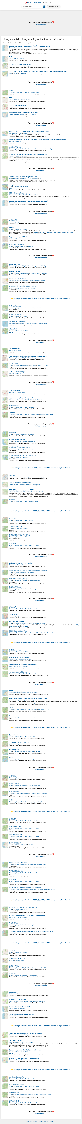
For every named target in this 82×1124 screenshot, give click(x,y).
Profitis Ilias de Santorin (17, 279)
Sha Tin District (23, 92)
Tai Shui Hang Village (33, 545)
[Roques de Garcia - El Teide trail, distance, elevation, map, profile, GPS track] (5, 239)
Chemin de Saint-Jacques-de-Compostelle (24, 1058)
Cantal (28, 491)
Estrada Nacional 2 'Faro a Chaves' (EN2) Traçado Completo (29, 46)
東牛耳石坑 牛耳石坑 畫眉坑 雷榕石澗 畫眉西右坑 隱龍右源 (28, 570)
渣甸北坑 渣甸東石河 (15, 527)
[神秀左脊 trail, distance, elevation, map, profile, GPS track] (5, 501)
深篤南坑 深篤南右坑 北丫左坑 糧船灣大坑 (22, 455)
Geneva (18, 1060)
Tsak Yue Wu (32, 449)
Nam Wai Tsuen (41, 623)
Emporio (43, 280)
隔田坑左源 (12, 518)
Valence (33, 114)
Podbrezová (42, 1001)
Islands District (23, 246)
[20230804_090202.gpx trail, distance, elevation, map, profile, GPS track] (5, 1001)
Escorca (36, 178)
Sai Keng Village (32, 802)
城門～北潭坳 (13, 363)
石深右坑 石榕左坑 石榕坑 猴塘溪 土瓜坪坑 (22, 286)
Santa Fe (17, 960)
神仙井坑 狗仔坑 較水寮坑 (17, 440)
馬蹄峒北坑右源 (14, 783)
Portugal (11, 48)
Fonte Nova (26, 107)
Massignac (33, 399)
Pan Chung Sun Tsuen (43, 709)
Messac (41, 491)
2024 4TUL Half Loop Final (18, 631)
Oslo (15, 933)
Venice (23, 323)
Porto (15, 917)
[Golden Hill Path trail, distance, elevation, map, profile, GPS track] (5, 266)
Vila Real (16, 58)
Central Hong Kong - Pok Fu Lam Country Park (25, 1050)
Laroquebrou (34, 491)
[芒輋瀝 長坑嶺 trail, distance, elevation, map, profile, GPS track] (5, 925)
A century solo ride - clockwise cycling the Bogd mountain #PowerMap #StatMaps (37, 140)
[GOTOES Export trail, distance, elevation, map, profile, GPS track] (5, 393)
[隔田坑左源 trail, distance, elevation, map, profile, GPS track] (5, 520)
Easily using (42, 298)
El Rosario (15, 73)
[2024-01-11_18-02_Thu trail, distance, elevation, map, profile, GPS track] (5, 960)
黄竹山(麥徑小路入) (15, 834)
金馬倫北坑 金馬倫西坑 (16, 314)
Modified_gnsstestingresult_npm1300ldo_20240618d (28, 356)
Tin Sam (30, 520)
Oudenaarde (25, 666)
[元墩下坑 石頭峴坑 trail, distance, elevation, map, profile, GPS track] (5, 589)
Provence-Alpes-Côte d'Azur (21, 194)
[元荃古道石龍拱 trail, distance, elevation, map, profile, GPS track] (5, 794)
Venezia (19, 323)
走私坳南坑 (12, 776)
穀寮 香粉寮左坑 (14, 405)
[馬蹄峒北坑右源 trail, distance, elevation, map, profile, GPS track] (5, 785)
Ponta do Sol (17, 350)
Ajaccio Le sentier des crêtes (19, 657)
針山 (10, 715)
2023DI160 (13, 992)
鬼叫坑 (11, 757)
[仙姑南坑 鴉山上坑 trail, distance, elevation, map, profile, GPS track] (5, 308)
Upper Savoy (30, 66)
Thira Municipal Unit (34, 280)
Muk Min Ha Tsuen (34, 889)
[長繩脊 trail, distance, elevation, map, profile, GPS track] (5, 92)
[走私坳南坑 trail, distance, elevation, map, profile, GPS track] (5, 778)
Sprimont (24, 1042)
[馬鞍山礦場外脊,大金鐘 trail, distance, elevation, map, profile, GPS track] (5, 1086)
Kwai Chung (33, 266)
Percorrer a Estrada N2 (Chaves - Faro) (22, 1014)
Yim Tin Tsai (32, 441)
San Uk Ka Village (32, 589)
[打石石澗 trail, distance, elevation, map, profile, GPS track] (5, 952)
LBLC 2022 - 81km (15, 1040)
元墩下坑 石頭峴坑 (15, 587)
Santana (16, 99)
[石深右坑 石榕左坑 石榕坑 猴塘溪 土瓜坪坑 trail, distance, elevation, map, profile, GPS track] (5, 288)
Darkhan (24, 392)
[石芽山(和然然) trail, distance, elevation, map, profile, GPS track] (5, 1103)
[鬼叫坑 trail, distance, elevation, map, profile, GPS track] (5, 759)
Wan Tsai (30, 844)
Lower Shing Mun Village (43, 365)
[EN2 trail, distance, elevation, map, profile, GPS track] (5, 59)
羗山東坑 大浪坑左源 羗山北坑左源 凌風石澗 (23, 907)
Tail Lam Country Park (16, 621)
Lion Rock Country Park (17, 1077)
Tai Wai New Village (33, 149)
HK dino (11, 227)
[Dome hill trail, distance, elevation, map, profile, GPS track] (5, 415)
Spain (10, 73)
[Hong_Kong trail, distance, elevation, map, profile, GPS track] (5, 616)
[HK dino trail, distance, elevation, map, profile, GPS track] (5, 230)
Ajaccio (29, 659)
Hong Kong (16, 92)
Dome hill (12, 413)
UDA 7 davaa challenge (17, 372)
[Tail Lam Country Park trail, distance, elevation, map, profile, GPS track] (5, 625)
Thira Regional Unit (23, 280)
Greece (11, 280)
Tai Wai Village (31, 407)
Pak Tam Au (31, 434)
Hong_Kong (13, 614)
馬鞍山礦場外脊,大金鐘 (16, 1084)
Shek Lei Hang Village (42, 968)
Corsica (16, 659)
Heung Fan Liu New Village (46, 149)
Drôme (28, 114)
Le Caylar (26, 1035)
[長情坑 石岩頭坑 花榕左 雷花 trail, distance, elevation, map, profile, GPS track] (5, 865)
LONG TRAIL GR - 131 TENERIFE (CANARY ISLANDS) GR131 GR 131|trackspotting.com (38, 71)
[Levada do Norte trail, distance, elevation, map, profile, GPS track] (5, 351)
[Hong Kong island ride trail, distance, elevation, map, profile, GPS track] (5, 187)
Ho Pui (31, 785)
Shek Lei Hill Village (42, 266)
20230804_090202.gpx (17, 999)
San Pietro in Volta (31, 323)
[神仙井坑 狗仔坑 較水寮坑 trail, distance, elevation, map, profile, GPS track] (5, 442)
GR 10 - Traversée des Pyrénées (20, 482)
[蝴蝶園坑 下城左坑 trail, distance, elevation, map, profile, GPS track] (5, 149)
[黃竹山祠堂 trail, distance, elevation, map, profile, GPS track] (5, 545)
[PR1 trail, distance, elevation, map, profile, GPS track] (5, 100)
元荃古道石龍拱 (14, 792)
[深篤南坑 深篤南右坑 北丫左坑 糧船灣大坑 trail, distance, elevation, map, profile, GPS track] (5, 458)
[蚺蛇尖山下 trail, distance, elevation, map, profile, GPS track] (5, 434)
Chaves (22, 58)
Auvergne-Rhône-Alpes (20, 66)
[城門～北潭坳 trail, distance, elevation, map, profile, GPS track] (5, 366)
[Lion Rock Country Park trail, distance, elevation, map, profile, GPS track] (5, 1079)
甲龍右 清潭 (13, 973)
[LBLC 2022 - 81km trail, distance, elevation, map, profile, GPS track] (5, 1044)
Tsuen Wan (32, 273)
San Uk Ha (37, 759)
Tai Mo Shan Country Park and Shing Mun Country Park (28, 698)
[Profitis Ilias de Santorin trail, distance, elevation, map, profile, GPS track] (5, 281)
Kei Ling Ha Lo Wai (41, 802)
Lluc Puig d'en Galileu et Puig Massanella (23, 177)
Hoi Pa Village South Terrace (47, 889)
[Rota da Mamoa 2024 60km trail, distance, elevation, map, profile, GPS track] (5, 107)
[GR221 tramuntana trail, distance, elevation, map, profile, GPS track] (5, 693)
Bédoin (37, 194)
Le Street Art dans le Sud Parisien (20, 563)
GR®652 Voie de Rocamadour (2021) (21, 490)
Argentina (11, 960)
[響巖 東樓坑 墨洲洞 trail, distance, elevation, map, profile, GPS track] (5, 845)
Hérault (21, 1035)
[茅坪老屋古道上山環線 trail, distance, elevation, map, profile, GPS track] (5, 873)
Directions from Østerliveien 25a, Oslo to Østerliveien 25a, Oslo (31, 931)
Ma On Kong (37, 785)
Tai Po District (23, 288)
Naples (20, 133)
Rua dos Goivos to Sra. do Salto (20, 1007)
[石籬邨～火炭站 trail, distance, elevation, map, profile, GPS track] (5, 968)
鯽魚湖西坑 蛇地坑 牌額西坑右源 (19, 447)
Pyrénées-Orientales (25, 484)
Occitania (16, 484)
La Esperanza (22, 73)
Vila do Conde (21, 1008)
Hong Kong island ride (16, 185)
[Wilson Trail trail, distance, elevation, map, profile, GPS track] (5, 331)
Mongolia (11, 141)
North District (23, 751)
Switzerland (12, 1060)
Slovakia (11, 1001)
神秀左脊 (12, 499)
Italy (10, 133)
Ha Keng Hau (31, 925)
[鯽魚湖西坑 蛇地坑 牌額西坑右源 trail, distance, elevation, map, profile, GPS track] (5, 449)
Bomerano (25, 133)
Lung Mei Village (32, 308)
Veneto (14, 323)
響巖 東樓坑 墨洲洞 (15, 843)
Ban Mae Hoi (17, 994)
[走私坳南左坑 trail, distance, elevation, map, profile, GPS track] (5, 222)
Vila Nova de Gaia (22, 917)
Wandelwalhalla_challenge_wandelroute (23, 665)
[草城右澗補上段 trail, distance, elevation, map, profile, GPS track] (5, 1095)
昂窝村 (11, 800)
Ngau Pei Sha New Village (46, 414)
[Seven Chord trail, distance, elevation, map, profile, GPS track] (5, 737)
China (10, 92)
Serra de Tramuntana (27, 178)
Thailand (11, 994)
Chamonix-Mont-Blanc (40, 66)
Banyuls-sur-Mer (35, 484)
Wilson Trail (13, 329)
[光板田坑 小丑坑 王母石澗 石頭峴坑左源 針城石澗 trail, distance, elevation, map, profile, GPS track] (5, 890)
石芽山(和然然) (14, 1101)
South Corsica (22, 659)
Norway (11, 933)
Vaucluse (31, 194)
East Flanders (17, 666)
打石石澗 (12, 950)
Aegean (16, 280)
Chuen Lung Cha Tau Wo (47, 633)
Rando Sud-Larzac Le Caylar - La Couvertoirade (25, 1033)
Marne (21, 156)
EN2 (10, 57)
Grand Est (16, 156)
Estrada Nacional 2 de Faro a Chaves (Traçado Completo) (28, 201)
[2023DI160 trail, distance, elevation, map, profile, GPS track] (5, 994)
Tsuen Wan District (24, 273)
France (11, 66)
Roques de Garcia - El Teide (18, 237)
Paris (23, 565)
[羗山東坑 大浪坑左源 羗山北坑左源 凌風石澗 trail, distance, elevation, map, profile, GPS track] (5, 910)
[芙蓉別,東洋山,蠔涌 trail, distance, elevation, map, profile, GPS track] (5, 828)
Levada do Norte (14, 349)
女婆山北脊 (12, 607)
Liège (15, 1042)
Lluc (40, 178)
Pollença (36, 692)
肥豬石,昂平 (13, 819)
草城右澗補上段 (14, 1093)
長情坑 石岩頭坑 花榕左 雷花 (18, 863)
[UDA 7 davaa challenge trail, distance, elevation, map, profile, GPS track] (5, 374)
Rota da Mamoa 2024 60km (18, 105)
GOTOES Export (14, 391)
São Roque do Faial (24, 99)
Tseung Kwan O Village (34, 580)
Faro (15, 48)
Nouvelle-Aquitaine (19, 399)
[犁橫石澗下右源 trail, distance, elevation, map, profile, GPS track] (5, 752)
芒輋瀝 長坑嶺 (13, 923)
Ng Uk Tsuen (40, 308)
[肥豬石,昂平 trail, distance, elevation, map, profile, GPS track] (5, 821)
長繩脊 (11, 90)
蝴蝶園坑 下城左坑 (15, 147)
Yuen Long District (24, 623)
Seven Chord (13, 735)
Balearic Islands (17, 178)
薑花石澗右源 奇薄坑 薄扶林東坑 (19, 535)
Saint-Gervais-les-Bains (41, 477)
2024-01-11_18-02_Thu (17, 958)
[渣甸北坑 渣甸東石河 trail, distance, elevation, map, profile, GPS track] (5, 529)
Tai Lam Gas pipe (14, 271)
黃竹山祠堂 (12, 543)
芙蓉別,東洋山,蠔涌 (15, 826)
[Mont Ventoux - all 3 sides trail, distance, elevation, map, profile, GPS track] (5, 674)
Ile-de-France (17, 565)
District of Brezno (33, 1001)
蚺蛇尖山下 (12, 432)
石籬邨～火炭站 (14, 966)
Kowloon (22, 222)
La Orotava (16, 238)
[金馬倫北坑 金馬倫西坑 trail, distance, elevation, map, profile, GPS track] (5, 316)
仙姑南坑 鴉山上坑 (15, 306)
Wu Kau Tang (31, 751)
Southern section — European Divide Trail (23, 112)
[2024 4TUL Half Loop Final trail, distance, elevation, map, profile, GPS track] (5, 633)
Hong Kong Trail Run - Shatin (19, 742)
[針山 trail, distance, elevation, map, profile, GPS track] (5, 717)
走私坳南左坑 (13, 220)
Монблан (12, 475)
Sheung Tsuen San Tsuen (44, 700)
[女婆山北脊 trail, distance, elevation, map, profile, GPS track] (5, 609)
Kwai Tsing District (24, 266)
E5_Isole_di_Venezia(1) (17, 322)
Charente (27, 399)
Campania (14, 133)
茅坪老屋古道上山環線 (16, 871)
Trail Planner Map (15, 650)
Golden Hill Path (14, 264)
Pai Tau (11, 708)
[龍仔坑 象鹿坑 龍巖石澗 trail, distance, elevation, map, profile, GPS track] (5, 246)
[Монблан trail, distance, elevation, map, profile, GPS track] (5, 477)
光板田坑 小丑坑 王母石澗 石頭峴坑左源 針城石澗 (25, 887)
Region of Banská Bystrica (21, 1001)
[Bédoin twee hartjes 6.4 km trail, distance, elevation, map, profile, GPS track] (5, 195)
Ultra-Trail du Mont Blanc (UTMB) (20, 64)
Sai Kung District (24, 441)
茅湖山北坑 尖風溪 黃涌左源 (18, 579)
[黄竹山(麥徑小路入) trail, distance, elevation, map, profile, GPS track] (5, 837)
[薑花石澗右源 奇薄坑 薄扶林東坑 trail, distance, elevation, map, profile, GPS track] (5, 537)
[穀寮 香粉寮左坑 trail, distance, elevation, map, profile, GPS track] (5, 407)
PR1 (10, 98)
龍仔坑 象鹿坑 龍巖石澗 (16, 244)
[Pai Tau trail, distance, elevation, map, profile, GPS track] (5, 710)
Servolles (39, 399)
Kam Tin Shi (33, 623)
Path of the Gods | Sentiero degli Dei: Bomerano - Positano (29, 131)
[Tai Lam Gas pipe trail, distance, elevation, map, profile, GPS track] (5, 273)
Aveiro (16, 107)
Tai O (29, 246)
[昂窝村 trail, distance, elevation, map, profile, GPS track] (5, 802)
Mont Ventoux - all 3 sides (18, 672)
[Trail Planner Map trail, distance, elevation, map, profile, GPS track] (5, 652)
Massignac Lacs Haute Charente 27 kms (22, 398)
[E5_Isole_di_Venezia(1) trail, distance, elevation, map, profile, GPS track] (5, 324)
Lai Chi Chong (31, 288)
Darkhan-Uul (18, 392)
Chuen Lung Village (35, 633)
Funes (22, 960)
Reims (25, 156)
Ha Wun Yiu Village (32, 709)
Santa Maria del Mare (42, 323)
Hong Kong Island (24, 186)
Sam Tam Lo (38, 751)
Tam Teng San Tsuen (42, 273)
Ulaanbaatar (18, 141)
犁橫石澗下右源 (14, 750)
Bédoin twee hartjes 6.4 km (18, 193)
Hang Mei (34, 246)
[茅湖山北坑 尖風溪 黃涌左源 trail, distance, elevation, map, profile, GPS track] (5, 581)
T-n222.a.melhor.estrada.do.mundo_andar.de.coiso (27, 916)
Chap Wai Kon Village (33, 92)
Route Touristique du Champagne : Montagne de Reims (28, 154)
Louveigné (30, 1042)
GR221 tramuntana (15, 691)
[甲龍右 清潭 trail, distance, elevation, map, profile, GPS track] (5, 975)
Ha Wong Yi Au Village (33, 1094)
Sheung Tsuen (33, 700)
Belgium (11, 666)
